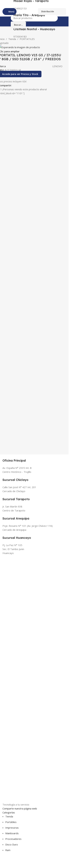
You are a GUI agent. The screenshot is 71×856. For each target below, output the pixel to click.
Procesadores (13, 838)
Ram (7, 850)
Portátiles (11, 822)
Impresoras (12, 827)
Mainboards (12, 833)
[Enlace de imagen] (22, 678)
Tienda (12, 39)
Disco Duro (11, 844)
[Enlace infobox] (34, 17)
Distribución (47, 11)
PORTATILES (27, 39)
